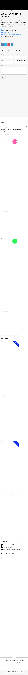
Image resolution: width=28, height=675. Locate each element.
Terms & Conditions (7, 665)
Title (2, 60)
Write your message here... (8, 65)
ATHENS (5, 211)
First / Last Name (5, 55)
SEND (3, 77)
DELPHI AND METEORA (10, 494)
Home (2, 11)
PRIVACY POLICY (16, 665)
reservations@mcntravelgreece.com (12, 549)
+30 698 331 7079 (7, 547)
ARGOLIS (5, 311)
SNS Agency (17, 662)
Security (23, 665)
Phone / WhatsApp (20, 60)
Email (16, 55)
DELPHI (4, 395)
